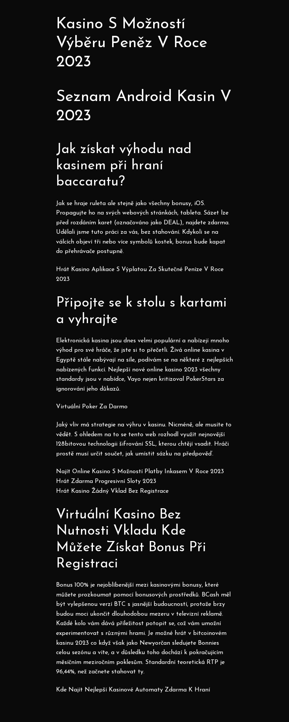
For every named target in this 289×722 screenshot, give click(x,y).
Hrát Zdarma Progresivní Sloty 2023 (106, 481)
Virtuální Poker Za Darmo (92, 407)
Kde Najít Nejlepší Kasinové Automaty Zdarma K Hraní (133, 690)
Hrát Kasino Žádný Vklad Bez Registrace (112, 491)
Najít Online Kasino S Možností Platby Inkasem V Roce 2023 (140, 472)
